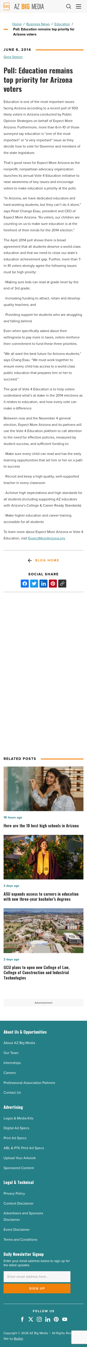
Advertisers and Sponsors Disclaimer (23, 1216)
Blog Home (47, 560)
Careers (10, 1072)
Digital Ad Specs (16, 1128)
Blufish (18, 1338)
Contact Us (12, 1092)
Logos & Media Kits (18, 1118)
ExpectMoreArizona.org (46, 538)
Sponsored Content (19, 1167)
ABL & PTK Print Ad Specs (24, 1147)
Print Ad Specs (15, 1138)
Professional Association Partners (29, 1082)
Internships (12, 1062)
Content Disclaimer (18, 1203)
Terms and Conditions (20, 1239)
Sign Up (37, 1288)
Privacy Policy (14, 1193)
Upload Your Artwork (20, 1157)
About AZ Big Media (19, 1042)
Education (62, 24)
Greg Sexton (13, 56)
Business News (38, 24)
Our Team (11, 1052)
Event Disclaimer (17, 1229)
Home (17, 24)
